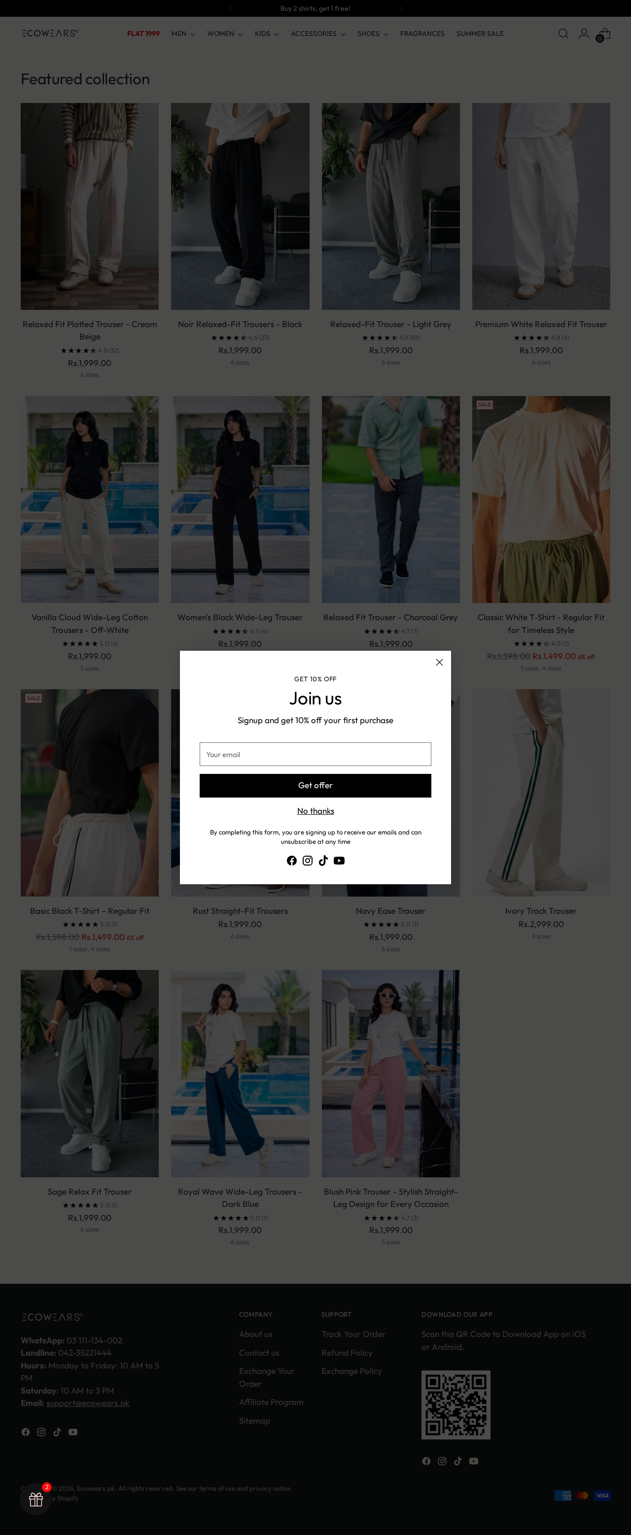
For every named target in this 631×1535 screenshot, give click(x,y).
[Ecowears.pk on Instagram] (308, 862)
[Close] (439, 662)
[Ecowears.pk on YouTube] (339, 862)
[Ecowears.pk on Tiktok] (323, 862)
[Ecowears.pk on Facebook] (292, 862)
